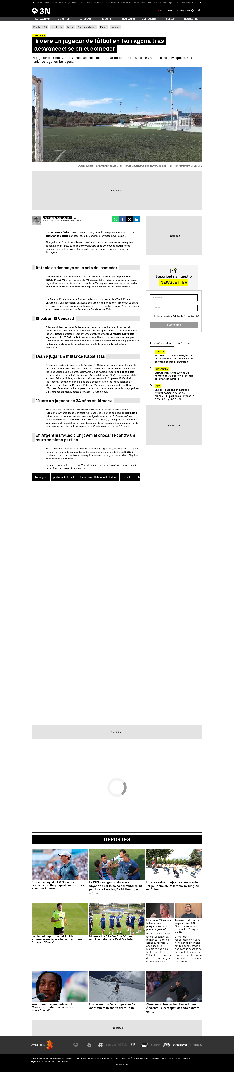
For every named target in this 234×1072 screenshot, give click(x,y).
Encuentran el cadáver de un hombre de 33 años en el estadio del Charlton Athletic (174, 375)
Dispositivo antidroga (61, 2)
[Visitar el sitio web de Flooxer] (197, 1045)
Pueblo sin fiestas (95, 2)
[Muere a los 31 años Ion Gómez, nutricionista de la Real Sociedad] (117, 919)
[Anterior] (33, 2)
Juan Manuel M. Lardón (57, 217)
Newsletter (191, 19)
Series (170, 19)
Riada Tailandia (79, 2)
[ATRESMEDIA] (42, 1045)
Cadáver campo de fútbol (170, 2)
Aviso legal (121, 1058)
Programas (128, 19)
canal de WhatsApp (81, 464)
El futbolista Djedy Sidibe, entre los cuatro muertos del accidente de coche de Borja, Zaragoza (174, 358)
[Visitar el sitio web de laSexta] (89, 1045)
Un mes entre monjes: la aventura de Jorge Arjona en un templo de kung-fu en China (172, 886)
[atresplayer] (185, 10)
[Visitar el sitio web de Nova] (111, 1045)
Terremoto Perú (43, 2)
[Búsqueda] (199, 10)
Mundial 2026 (40, 27)
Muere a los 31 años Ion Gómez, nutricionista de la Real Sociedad (112, 938)
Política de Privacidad (183, 316)
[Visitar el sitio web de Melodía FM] (166, 1045)
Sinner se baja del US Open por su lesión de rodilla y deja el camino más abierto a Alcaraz (58, 885)
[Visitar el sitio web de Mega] (122, 1045)
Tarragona (41, 477)
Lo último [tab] (183, 343)
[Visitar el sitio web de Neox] (100, 1045)
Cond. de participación (179, 1058)
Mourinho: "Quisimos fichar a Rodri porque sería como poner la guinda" (158, 925)
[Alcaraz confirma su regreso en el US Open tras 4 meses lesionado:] (188, 910)
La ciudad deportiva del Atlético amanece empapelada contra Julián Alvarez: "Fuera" (57, 939)
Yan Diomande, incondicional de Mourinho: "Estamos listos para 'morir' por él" (54, 1007)
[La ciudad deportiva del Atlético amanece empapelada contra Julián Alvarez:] (60, 919)
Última (166, 10)
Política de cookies (158, 1058)
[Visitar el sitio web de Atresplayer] (182, 1045)
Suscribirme (174, 324)
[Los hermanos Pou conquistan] (117, 986)
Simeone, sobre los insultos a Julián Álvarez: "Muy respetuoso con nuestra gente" (172, 1008)
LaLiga (70, 27)
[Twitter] (75, 217)
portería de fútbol (63, 477)
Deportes (64, 19)
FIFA (158, 386)
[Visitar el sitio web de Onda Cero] (144, 1045)
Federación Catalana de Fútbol (98, 477)
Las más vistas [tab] (161, 343)
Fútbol (126, 477)
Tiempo (106, 19)
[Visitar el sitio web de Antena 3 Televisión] (78, 1045)
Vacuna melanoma (148, 2)
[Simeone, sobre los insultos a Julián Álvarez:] (174, 986)
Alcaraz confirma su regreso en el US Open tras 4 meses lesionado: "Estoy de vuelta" (187, 926)
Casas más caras (111, 2)
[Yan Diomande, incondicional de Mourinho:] (60, 986)
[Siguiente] (200, 2)
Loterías (85, 19)
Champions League (87, 27)
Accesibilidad (122, 1064)
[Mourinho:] (160, 910)
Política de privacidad (138, 1058)
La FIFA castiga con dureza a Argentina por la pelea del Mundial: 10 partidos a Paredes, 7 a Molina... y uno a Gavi (174, 394)
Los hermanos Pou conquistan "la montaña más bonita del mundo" (112, 1006)
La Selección (57, 27)
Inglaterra (162, 369)
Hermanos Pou (188, 2)
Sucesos (160, 352)
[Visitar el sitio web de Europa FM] (155, 1045)
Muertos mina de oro (130, 2)
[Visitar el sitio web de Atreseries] (133, 1045)
